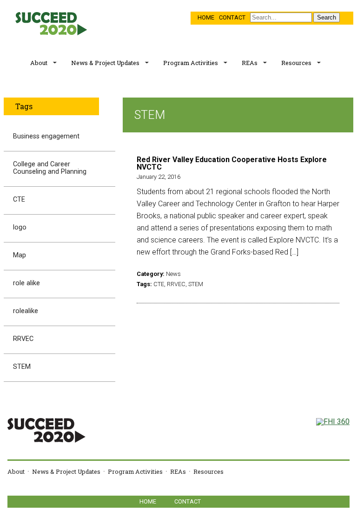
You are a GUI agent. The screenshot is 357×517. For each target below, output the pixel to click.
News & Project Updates (105, 62)
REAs (250, 62)
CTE (19, 199)
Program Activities (190, 62)
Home (206, 17)
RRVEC (23, 339)
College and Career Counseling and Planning (49, 168)
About (38, 62)
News (173, 273)
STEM (22, 367)
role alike (26, 283)
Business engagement (46, 136)
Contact (232, 17)
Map (19, 255)
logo (19, 227)
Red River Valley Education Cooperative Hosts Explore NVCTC (232, 163)
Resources (296, 62)
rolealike (25, 311)
